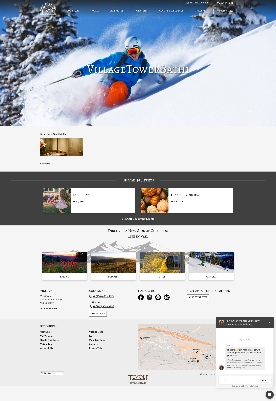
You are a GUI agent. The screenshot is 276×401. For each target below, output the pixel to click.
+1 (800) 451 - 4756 (103, 306)
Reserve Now (225, 11)
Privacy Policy (96, 348)
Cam (199, 3)
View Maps (49, 308)
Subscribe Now (197, 297)
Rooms (95, 10)
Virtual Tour (46, 344)
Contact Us (98, 313)
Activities (141, 10)
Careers (93, 344)
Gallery (200, 10)
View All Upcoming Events (138, 218)
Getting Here (96, 332)
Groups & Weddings (171, 10)
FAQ (91, 336)
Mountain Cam (97, 340)
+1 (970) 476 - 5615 (103, 296)
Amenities (116, 10)
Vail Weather (46, 336)
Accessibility (46, 348)
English (47, 373)
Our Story (73, 10)
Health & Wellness (49, 340)
